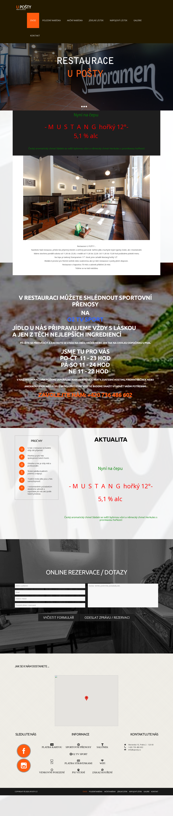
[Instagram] (24, 765)
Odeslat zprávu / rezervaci (107, 617)
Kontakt (35, 35)
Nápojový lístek (118, 20)
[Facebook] (24, 751)
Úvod (33, 20)
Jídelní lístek (96, 20)
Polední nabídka (51, 20)
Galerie (138, 20)
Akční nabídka (75, 20)
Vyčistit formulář (58, 617)
